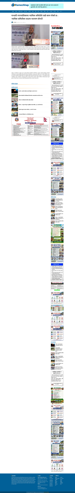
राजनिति (29, 11)
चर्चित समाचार (53, 197)
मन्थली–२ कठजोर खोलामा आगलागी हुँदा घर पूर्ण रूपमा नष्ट (28, 91)
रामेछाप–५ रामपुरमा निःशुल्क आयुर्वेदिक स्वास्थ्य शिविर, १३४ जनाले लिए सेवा (30, 104)
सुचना (38, 11)
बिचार (47, 11)
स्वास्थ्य (33, 11)
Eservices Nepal (46, 492)
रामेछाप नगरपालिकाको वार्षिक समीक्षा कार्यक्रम (26, 100)
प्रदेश (57, 11)
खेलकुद (41, 11)
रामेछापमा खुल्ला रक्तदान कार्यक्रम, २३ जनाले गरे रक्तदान (27, 109)
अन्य (60, 11)
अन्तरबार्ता (51, 11)
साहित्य (45, 11)
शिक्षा (35, 11)
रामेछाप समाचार (20, 11)
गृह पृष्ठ (13, 11)
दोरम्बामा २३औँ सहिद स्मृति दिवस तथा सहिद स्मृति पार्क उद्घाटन (59, 207)
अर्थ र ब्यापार (25, 11)
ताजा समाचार (53, 342)
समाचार (16, 11)
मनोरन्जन (55, 11)
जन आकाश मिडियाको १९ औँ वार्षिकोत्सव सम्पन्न (26, 114)
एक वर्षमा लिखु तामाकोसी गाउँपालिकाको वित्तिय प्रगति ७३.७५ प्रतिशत (59, 200)
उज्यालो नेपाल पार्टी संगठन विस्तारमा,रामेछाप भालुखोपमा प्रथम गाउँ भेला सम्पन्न (59, 204)
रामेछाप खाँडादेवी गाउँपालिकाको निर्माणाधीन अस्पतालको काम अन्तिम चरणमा (31, 95)
